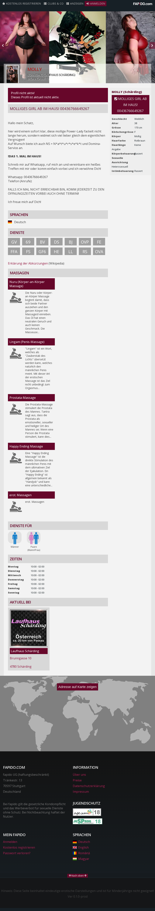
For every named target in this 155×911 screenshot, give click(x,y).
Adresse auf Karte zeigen (77, 687)
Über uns (79, 775)
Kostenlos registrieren (23, 3)
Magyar (83, 859)
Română (84, 853)
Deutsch (84, 842)
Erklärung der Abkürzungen (28, 263)
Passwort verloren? (16, 853)
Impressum (81, 792)
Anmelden (97, 3)
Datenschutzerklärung (89, 786)
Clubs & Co (55, 3)
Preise (77, 780)
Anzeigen (76, 3)
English (83, 847)
